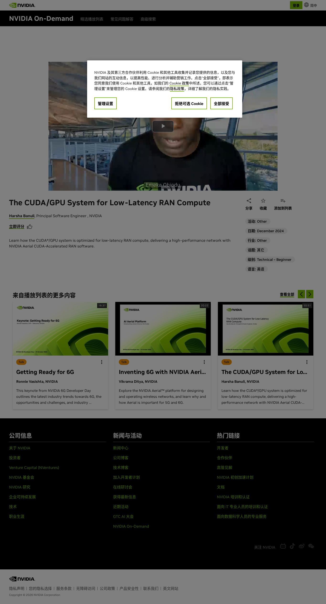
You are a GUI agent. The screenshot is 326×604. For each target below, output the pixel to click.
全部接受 (221, 103)
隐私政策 (177, 88)
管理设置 (105, 103)
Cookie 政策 (179, 83)
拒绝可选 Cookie (189, 103)
